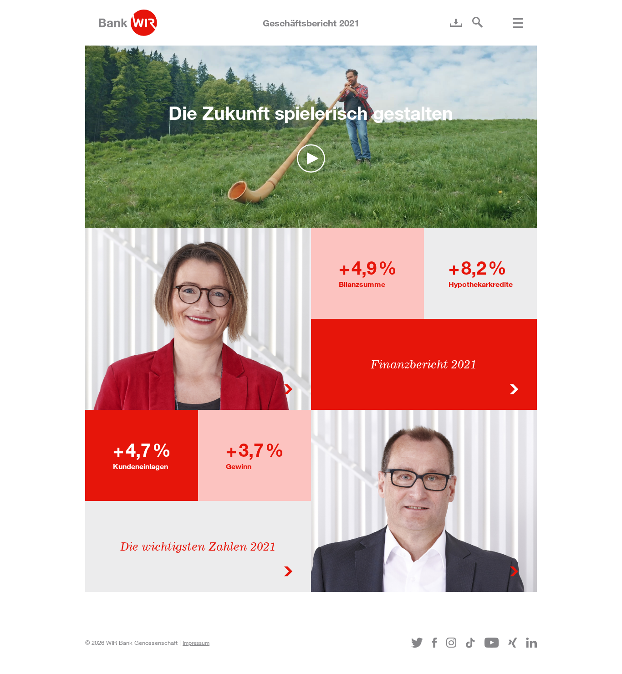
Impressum (196, 642)
